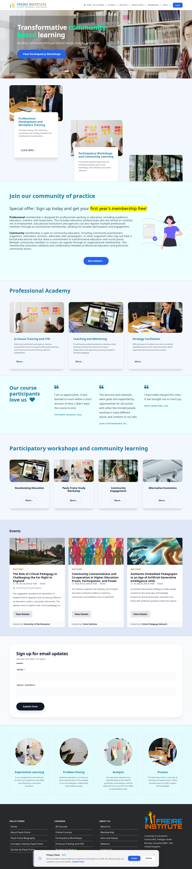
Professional (138, 5)
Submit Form (30, 706)
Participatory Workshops (69, 838)
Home (89, 5)
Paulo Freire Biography (23, 838)
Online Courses (64, 832)
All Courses (61, 826)
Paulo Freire (98, 5)
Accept (134, 858)
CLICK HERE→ (28, 150)
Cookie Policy (78, 861)
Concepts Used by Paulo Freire (27, 843)
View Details (23, 614)
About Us (105, 826)
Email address (26, 685)
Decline (149, 858)
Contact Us (106, 849)
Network (105, 843)
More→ (20, 361)
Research (123, 5)
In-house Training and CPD (70, 843)
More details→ (96, 260)
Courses (111, 5)
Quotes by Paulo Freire (23, 849)
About (165, 5)
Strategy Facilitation (66, 849)
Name (21, 669)
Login (177, 5)
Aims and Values (109, 838)
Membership (153, 5)
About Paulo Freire (20, 832)
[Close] (154, 854)
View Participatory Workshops (42, 54)
